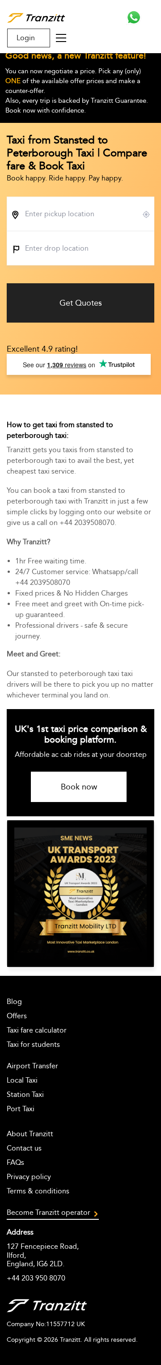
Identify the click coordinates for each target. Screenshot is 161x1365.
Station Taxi (25, 1094)
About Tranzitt (30, 1134)
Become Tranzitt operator (48, 1212)
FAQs (15, 1162)
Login (26, 38)
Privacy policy (29, 1176)
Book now (79, 787)
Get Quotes (80, 303)
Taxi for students (33, 1044)
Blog (14, 1001)
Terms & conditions (38, 1191)
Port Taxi (20, 1109)
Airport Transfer (32, 1066)
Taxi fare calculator (37, 1030)
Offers (17, 1016)
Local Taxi (22, 1080)
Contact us (24, 1148)
